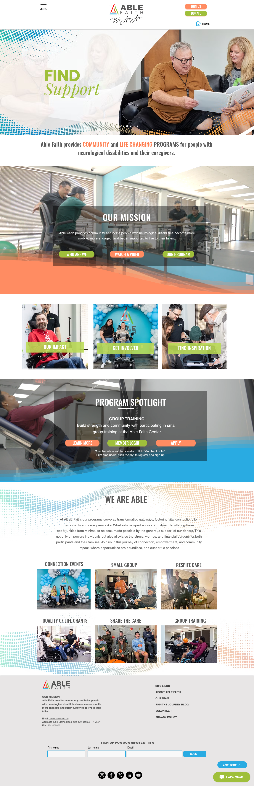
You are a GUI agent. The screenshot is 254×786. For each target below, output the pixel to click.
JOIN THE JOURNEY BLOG (172, 704)
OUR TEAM (162, 698)
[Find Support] (126, 126)
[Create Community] (137, 126)
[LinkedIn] (129, 775)
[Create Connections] (120, 126)
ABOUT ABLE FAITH (168, 692)
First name (53, 747)
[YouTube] (138, 775)
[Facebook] (111, 775)
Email (130, 747)
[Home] (116, 126)
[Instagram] (102, 775)
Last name (93, 747)
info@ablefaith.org (59, 718)
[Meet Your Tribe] (130, 126)
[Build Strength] (123, 126)
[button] (43, 4)
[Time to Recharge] (134, 126)
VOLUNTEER (163, 710)
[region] (56, 336)
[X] (120, 775)
